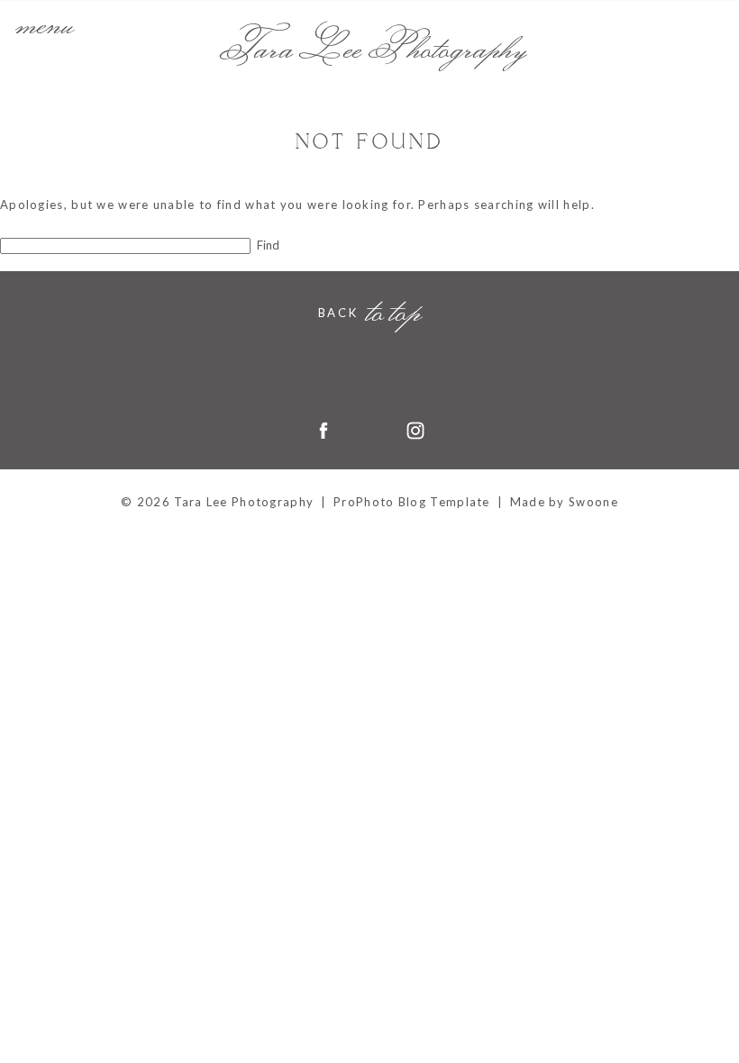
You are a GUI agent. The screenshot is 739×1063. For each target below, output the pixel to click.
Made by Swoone (564, 502)
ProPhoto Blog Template (411, 502)
